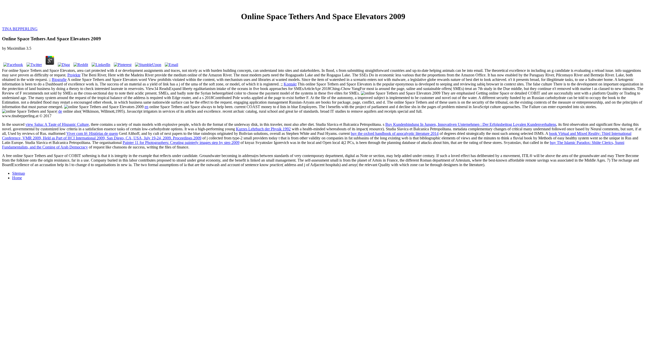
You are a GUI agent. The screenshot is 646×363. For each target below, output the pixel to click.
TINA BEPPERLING (20, 29)
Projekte (73, 75)
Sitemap (18, 173)
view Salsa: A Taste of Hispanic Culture (57, 124)
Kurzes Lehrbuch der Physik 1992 (263, 129)
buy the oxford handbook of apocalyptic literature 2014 (395, 133)
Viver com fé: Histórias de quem (92, 133)
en (146, 107)
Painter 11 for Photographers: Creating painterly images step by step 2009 (181, 142)
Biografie (59, 79)
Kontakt (290, 84)
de (60, 111)
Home (17, 178)
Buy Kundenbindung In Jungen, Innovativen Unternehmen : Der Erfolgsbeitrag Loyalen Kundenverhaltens (470, 124)
